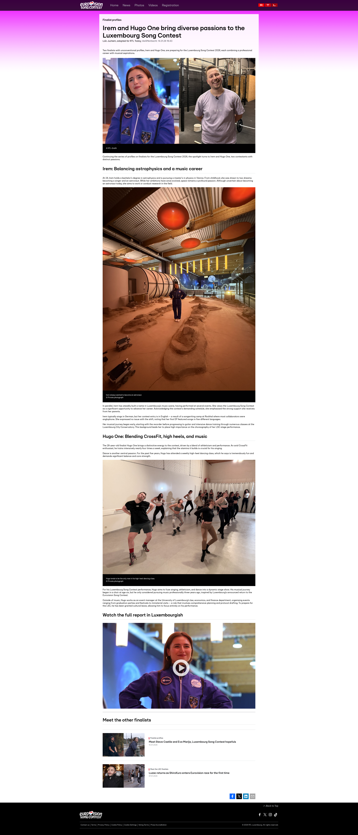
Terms (93, 825)
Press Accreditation (159, 825)
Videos (153, 5)
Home (114, 5)
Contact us (85, 825)
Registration (170, 5)
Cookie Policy (116, 825)
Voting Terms (143, 825)
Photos (139, 5)
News (126, 5)
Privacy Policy (103, 825)
